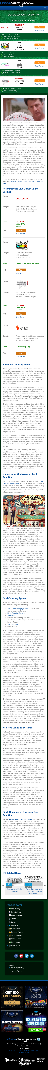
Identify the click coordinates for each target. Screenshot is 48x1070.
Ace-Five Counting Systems (17, 608)
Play (39, 27)
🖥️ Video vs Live (14, 945)
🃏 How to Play (14, 912)
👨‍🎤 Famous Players (15, 932)
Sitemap (28, 1046)
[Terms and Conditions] (26, 1060)
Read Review (39, 30)
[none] (25, 968)
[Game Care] (10, 1060)
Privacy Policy (21, 1046)
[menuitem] (11, 965)
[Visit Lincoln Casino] (36, 1007)
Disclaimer (36, 1044)
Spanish (27, 1048)
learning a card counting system (20, 819)
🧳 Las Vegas (13, 925)
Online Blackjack (24, 4)
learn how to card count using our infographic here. (23, 182)
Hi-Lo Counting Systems (16, 613)
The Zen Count (12, 624)
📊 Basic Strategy (15, 915)
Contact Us (28, 1044)
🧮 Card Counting (15, 935)
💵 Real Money (14, 908)
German (21, 1048)
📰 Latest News (14, 939)
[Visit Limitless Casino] (12, 1007)
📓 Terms (12, 919)
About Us (21, 1044)
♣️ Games (12, 922)
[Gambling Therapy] (24, 1064)
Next (45, 886)
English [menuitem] (11, 965)
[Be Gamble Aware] (40, 1060)
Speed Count (12, 615)
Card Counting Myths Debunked (14, 890)
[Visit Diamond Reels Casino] (36, 1032)
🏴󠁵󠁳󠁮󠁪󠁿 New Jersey (14, 929)
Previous (3, 886)
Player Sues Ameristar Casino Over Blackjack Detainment (34, 891)
